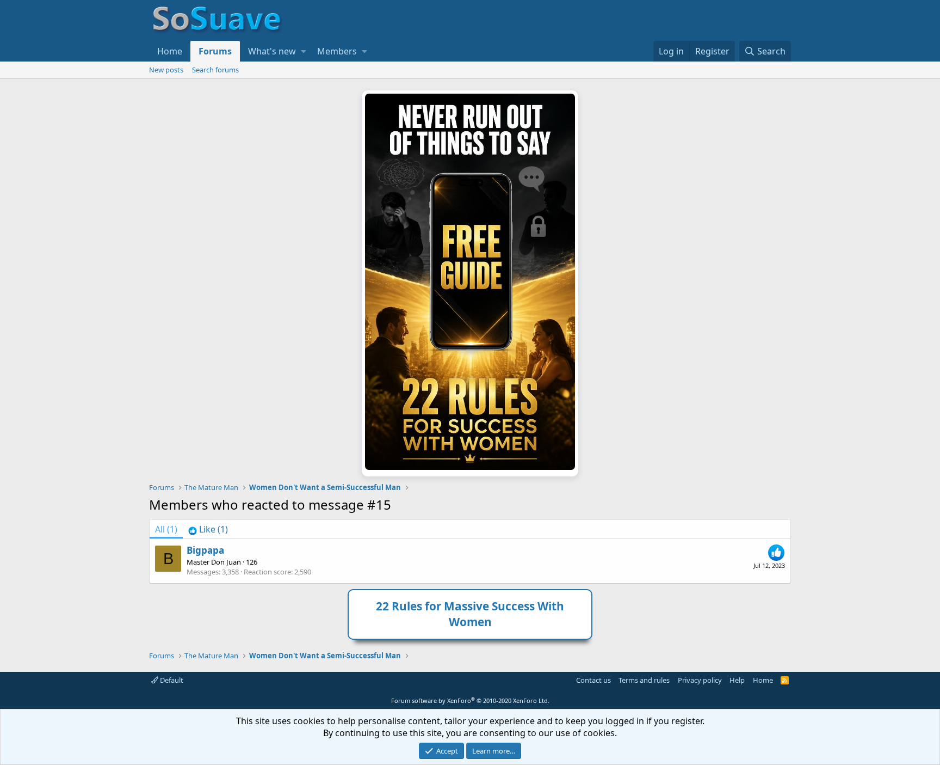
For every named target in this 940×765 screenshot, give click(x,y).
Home (169, 51)
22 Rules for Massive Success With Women (470, 613)
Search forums (215, 70)
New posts (166, 70)
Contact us (593, 680)
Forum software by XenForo (470, 700)
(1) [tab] (166, 529)
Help (737, 680)
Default (170, 680)
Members (337, 51)
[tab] (208, 529)
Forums (215, 51)
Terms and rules (644, 680)
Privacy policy (700, 680)
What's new (272, 51)
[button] (303, 51)
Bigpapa (205, 550)
